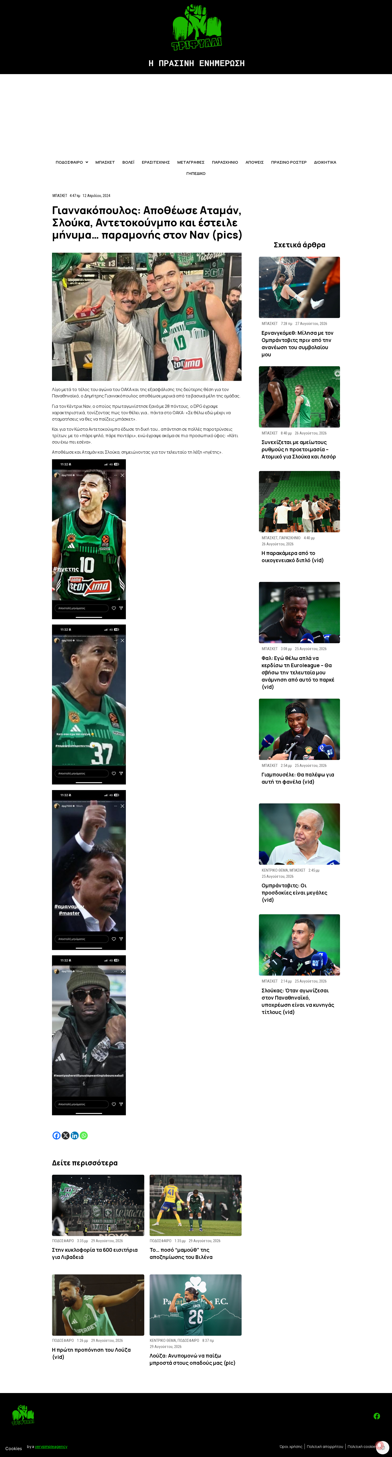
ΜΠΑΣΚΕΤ (60, 196)
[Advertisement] (196, 114)
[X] (66, 1136)
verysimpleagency (51, 1446)
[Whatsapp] (84, 1136)
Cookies (13, 1448)
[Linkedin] (75, 1136)
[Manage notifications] (379, 1445)
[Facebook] (57, 1136)
